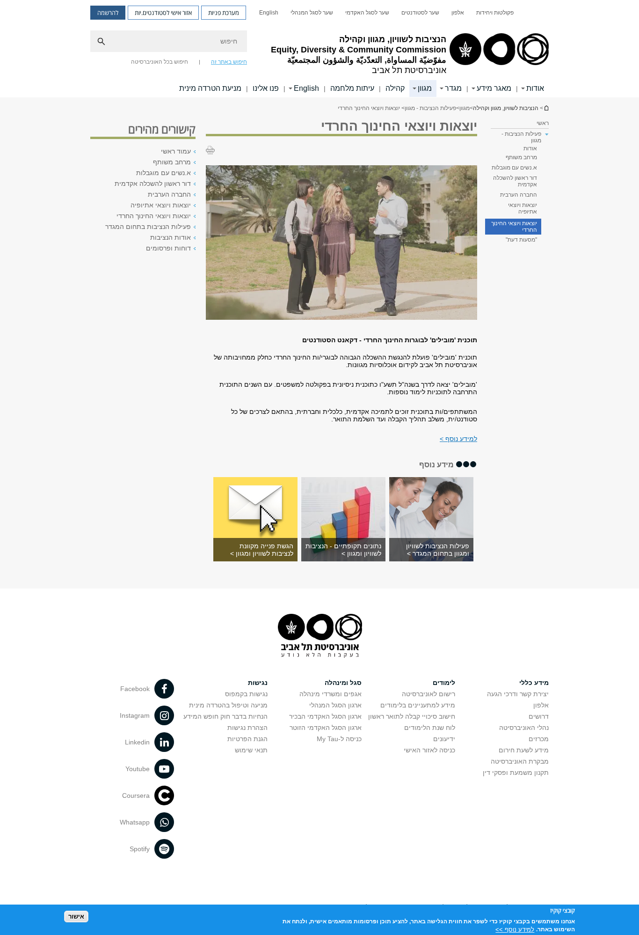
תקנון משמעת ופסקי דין (516, 772)
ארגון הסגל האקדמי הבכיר (325, 716)
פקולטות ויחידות (495, 12)
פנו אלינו (266, 88)
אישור (76, 916)
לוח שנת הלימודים (429, 727)
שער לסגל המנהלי (311, 12)
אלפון (457, 12)
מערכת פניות (223, 12)
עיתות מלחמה (352, 88)
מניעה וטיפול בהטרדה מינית (228, 705)
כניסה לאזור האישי (429, 750)
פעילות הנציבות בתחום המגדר (148, 226)
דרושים (539, 716)
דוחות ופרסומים (168, 248)
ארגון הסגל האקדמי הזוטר (326, 727)
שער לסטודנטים (420, 12)
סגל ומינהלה (343, 682)
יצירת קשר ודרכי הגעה (518, 694)
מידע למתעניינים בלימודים (417, 705)
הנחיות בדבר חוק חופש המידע (225, 716)
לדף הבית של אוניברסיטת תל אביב (546, 107)
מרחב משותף (521, 157)
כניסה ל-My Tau (339, 739)
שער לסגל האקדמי (367, 12)
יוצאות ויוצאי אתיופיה (522, 208)
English (268, 12)
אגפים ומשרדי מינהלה (330, 694)
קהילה (395, 88)
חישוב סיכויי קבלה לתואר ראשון (411, 716)
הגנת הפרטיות (247, 739)
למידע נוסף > (458, 438)
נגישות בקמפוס (246, 694)
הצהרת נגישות (247, 727)
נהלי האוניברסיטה (524, 727)
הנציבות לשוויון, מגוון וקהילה (505, 108)
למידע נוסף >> (514, 929)
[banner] (319, 48)
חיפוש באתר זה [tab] (229, 62)
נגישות (258, 682)
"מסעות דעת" (521, 239)
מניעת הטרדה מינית (210, 88)
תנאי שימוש (251, 750)
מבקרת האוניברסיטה (520, 761)
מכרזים (539, 739)
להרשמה (107, 12)
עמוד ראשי (176, 151)
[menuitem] (495, 12)
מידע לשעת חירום (524, 750)
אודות (530, 148)
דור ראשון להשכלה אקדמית (515, 181)
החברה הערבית (518, 194)
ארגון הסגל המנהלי (335, 705)
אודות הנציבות (170, 237)
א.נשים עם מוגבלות (514, 167)
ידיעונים (444, 739)
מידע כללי (534, 682)
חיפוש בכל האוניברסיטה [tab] (159, 62)
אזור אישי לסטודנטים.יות (163, 12)
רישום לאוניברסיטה (428, 694)
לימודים (444, 682)
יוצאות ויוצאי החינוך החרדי (514, 226)
